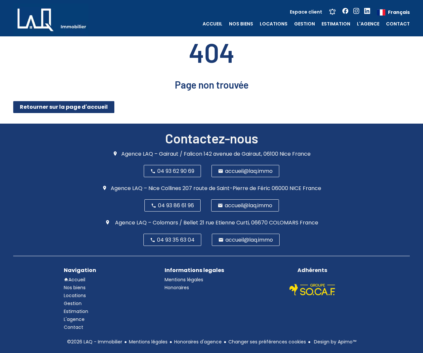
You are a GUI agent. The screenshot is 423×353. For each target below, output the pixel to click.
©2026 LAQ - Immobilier (94, 341)
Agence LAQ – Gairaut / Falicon (161, 154)
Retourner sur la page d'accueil (64, 107)
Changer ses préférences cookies (267, 341)
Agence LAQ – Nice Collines (146, 188)
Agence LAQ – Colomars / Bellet (156, 222)
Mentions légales (148, 341)
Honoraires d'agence (198, 341)
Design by (334, 341)
